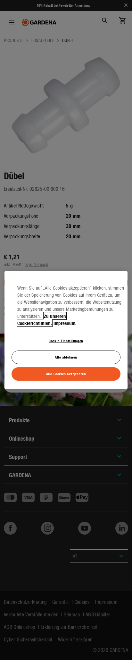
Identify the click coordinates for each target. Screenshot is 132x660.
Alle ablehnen (66, 357)
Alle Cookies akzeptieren (66, 373)
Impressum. (65, 323)
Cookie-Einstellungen (66, 340)
